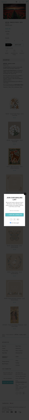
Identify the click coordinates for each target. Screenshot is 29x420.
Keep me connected (15, 214)
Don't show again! (15, 222)
